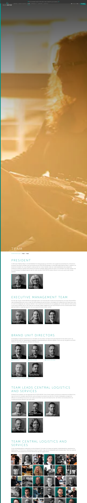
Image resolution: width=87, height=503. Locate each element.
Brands (16, 3)
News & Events (22, 3)
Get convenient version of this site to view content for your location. (43, 1)
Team (28, 3)
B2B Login (74, 3)
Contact (46, 3)
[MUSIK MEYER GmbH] (7, 3)
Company (40, 3)
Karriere (33, 3)
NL (78, 3)
